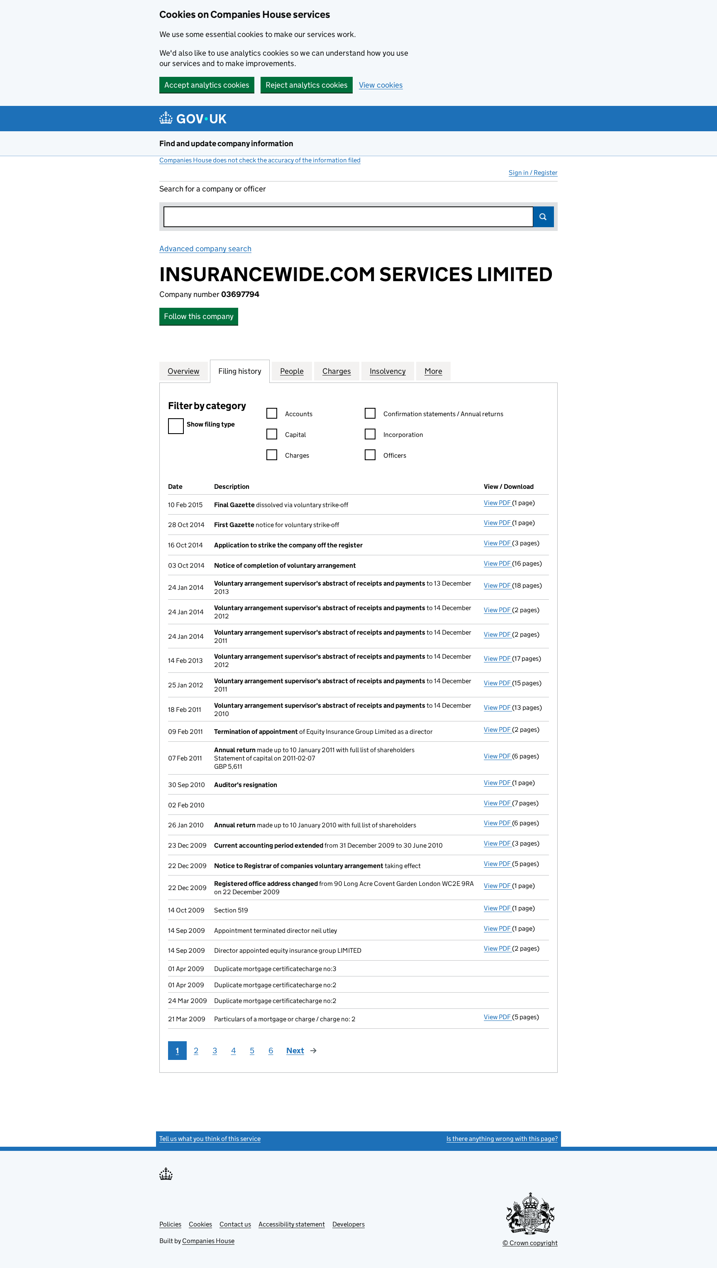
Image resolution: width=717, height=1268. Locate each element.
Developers (348, 1224)
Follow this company (199, 316)
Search (543, 216)
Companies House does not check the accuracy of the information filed (260, 160)
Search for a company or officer (212, 189)
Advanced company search (205, 248)
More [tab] (433, 371)
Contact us (235, 1224)
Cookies (200, 1224)
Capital (295, 435)
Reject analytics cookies (307, 85)
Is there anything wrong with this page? (502, 1139)
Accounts (298, 414)
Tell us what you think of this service (210, 1139)
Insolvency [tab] (388, 371)
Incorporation (403, 435)
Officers (394, 455)
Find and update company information (226, 143)
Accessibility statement (292, 1224)
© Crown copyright (530, 1243)
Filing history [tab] (239, 371)
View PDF (498, 503)
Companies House (208, 1241)
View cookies (381, 85)
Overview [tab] (184, 371)
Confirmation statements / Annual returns (443, 414)
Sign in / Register (533, 173)
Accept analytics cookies (206, 85)
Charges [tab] (336, 371)
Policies (170, 1224)
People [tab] (292, 371)
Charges (297, 455)
